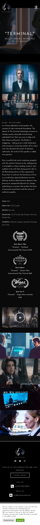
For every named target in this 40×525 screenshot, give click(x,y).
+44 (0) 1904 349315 (22, 486)
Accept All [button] (20, 520)
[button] (36, 7)
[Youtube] (20, 461)
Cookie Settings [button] (9, 520)
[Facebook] (15, 461)
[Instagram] (25, 461)
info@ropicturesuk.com (22, 495)
